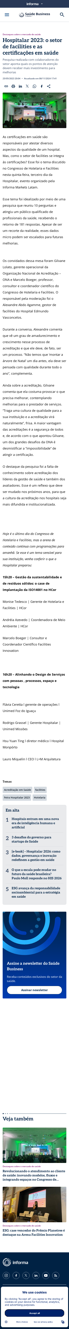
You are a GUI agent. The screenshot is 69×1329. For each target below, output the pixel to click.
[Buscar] (62, 14)
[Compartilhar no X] (27, 86)
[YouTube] (45, 1275)
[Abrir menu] (7, 14)
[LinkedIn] (35, 1275)
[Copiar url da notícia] (6, 86)
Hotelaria (39, 797)
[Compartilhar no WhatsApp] (34, 86)
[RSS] (55, 1275)
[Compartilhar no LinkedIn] (20, 86)
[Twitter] (26, 1275)
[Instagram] (6, 1275)
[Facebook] (16, 1275)
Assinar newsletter (34, 990)
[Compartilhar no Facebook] (41, 86)
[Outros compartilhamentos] (48, 86)
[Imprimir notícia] (13, 86)
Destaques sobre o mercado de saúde (22, 34)
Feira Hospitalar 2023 (17, 797)
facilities (40, 789)
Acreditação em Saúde (17, 789)
